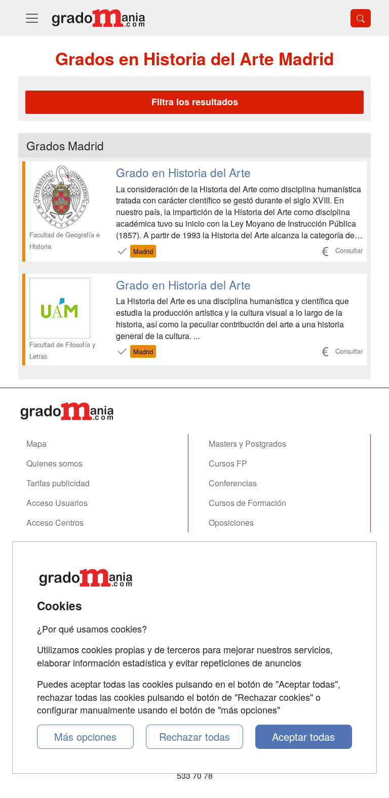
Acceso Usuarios (57, 503)
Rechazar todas (194, 736)
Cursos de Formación (247, 503)
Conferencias (233, 483)
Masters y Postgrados (247, 443)
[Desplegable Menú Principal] (32, 18)
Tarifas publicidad (58, 483)
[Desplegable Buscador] (361, 18)
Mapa (36, 443)
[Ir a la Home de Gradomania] (194, 411)
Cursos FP (228, 463)
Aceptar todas (303, 736)
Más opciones (85, 736)
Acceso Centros (55, 522)
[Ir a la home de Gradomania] (98, 18)
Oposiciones (231, 522)
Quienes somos (54, 463)
